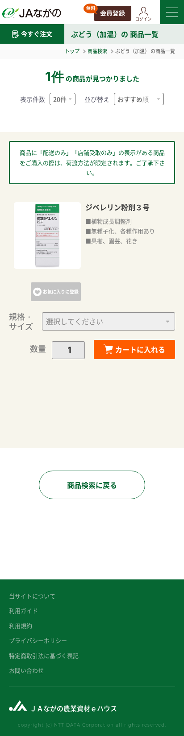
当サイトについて (32, 595)
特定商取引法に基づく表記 (44, 655)
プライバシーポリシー (38, 640)
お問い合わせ (26, 670)
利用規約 (20, 625)
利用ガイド (23, 610)
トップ (72, 50)
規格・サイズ (21, 321)
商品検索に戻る (92, 485)
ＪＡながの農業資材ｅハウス (73, 708)
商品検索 (97, 50)
